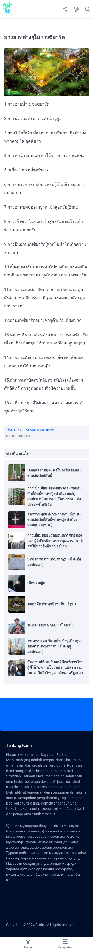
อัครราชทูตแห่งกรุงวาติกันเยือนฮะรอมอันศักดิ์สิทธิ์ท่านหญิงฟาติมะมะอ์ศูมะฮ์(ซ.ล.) (54, 519)
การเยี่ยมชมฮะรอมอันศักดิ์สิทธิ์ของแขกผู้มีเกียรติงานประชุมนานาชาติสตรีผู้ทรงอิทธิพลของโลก (55, 540)
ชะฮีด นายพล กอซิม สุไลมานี (50, 625)
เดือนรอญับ (36, 583)
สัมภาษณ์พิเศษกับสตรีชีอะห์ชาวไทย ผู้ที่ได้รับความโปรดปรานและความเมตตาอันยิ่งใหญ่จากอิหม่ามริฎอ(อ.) (55, 667)
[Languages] (76, 9)
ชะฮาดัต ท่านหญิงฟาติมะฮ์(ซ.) (51, 604)
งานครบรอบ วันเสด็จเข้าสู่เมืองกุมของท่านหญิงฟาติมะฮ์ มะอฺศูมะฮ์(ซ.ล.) (54, 646)
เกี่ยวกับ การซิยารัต (39, 430)
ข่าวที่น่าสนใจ (17, 453)
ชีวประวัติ (14, 430)
